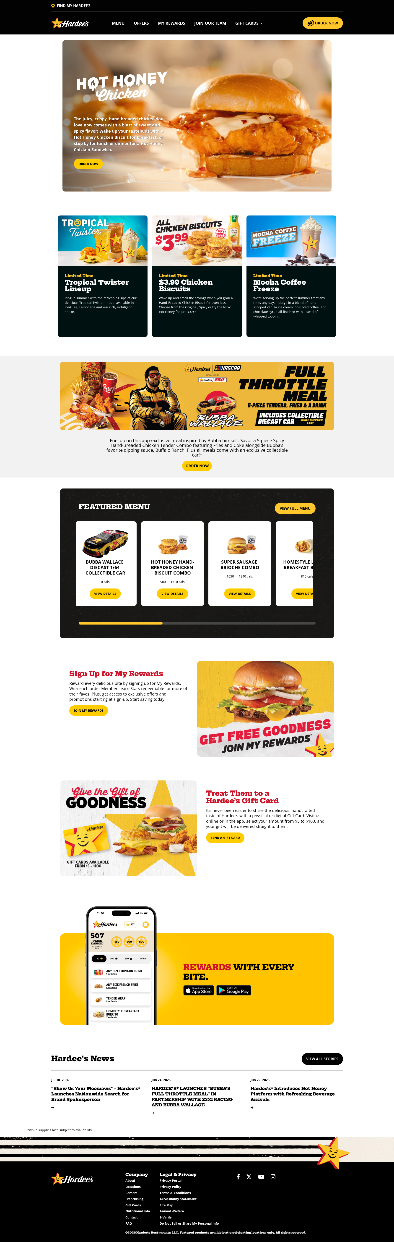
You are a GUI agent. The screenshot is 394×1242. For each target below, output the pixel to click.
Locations (133, 1186)
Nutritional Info (137, 1211)
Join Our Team (210, 23)
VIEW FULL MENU (295, 508)
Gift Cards (133, 1205)
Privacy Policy (170, 1186)
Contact (131, 1217)
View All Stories (322, 1058)
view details (105, 593)
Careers (131, 1193)
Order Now (88, 164)
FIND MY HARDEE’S (74, 5)
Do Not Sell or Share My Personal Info (189, 1223)
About (130, 1180)
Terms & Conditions (175, 1193)
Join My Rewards (89, 710)
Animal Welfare (172, 1211)
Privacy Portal (170, 1180)
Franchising (134, 1199)
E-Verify (166, 1217)
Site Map (166, 1205)
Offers (141, 23)
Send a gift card (225, 837)
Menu (118, 23)
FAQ (128, 1223)
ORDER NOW (326, 23)
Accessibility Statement (178, 1199)
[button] (249, 23)
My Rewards (171, 23)
